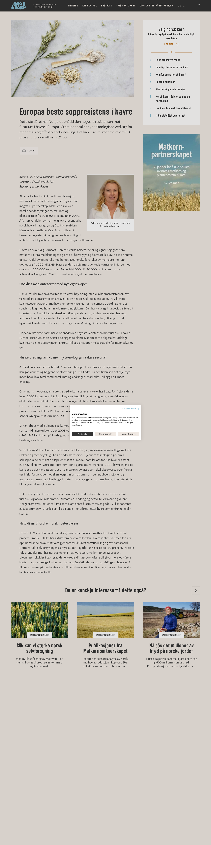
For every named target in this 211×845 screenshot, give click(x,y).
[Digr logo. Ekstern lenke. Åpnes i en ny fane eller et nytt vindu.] (74, 411)
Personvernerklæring (130, 408)
